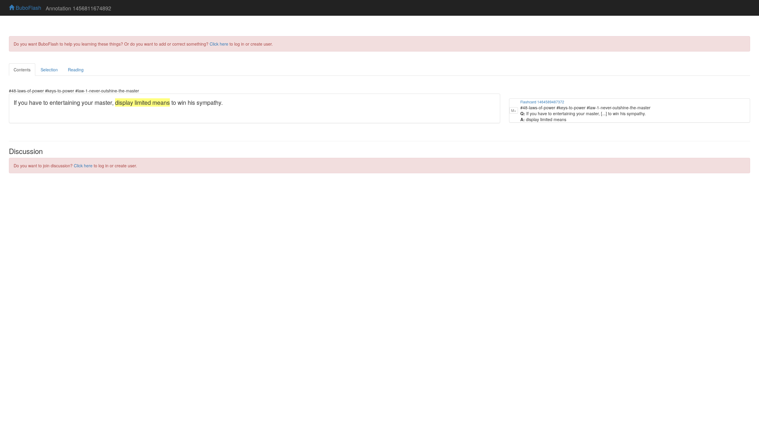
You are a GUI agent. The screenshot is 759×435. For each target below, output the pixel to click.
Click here (219, 44)
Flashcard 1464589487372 (542, 101)
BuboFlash (27, 7)
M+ (513, 110)
